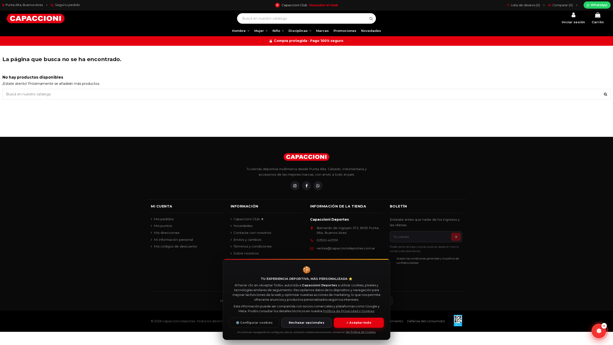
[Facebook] (306, 185)
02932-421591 (327, 240)
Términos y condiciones (252, 246)
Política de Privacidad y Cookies (349, 311)
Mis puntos (163, 226)
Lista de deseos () (525, 5)
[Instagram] (295, 185)
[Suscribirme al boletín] (456, 237)
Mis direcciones (166, 233)
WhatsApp (599, 5)
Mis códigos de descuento (175, 246)
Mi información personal (173, 240)
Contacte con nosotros (252, 233)
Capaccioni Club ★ (248, 219)
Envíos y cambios (247, 240)
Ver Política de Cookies (361, 332)
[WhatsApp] (318, 185)
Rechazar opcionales (306, 322)
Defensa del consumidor (426, 321)
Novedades (242, 226)
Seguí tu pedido (67, 5)
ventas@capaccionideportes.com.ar (346, 248)
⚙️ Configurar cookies (254, 322)
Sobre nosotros (246, 253)
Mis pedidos (164, 219)
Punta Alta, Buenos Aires (24, 5)
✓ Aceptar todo (358, 322)
